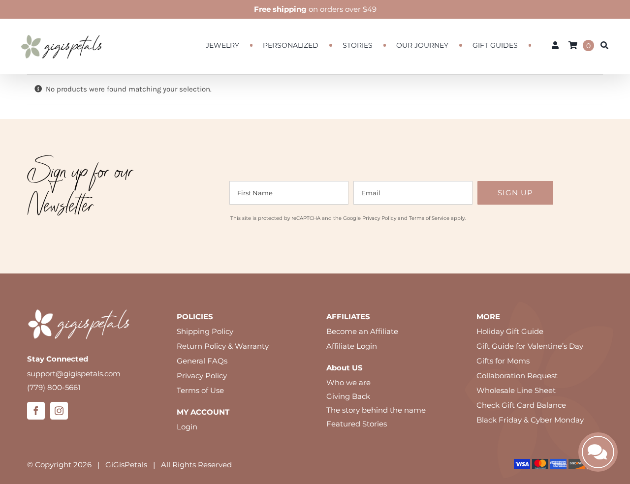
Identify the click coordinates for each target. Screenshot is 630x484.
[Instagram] (59, 411)
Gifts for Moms (503, 360)
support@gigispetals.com (74, 373)
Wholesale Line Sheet (516, 390)
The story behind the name (376, 410)
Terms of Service (429, 218)
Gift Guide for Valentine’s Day (529, 346)
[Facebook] (36, 411)
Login (187, 426)
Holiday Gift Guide (509, 331)
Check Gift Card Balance (521, 405)
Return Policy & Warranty (223, 346)
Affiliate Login (351, 346)
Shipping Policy (205, 331)
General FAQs (202, 360)
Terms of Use (200, 390)
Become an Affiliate (362, 331)
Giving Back (348, 396)
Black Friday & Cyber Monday (530, 419)
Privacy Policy (379, 218)
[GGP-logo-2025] (61, 30)
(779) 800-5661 (53, 387)
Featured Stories (356, 423)
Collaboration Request (517, 375)
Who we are (348, 382)
